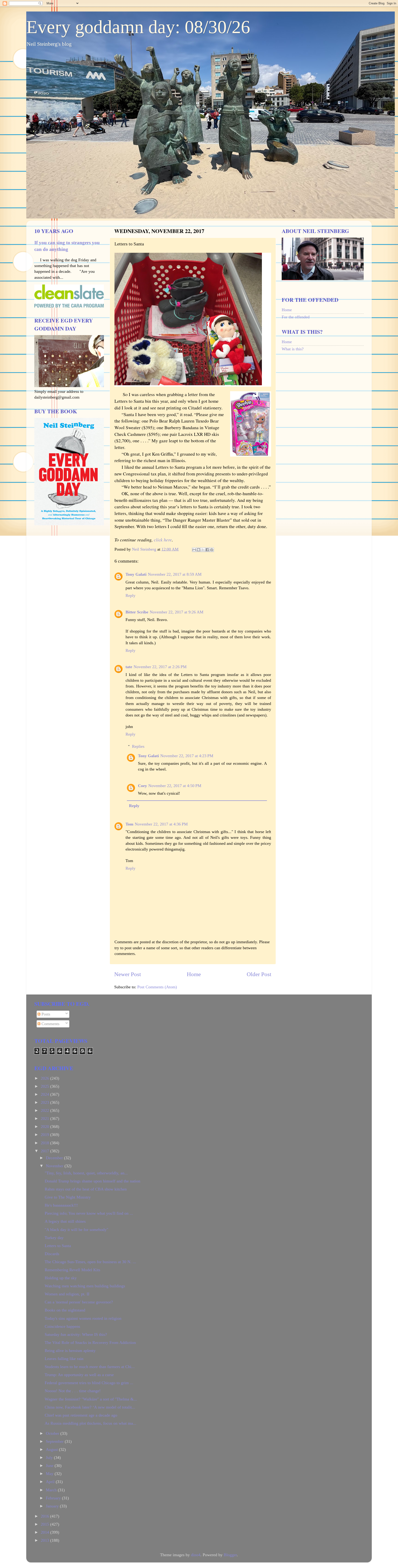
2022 (45, 1110)
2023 (45, 1102)
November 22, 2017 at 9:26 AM (176, 612)
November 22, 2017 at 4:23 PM (186, 755)
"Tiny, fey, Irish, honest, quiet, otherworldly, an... (86, 1173)
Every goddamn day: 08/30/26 (138, 27)
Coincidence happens (62, 1326)
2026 (45, 1078)
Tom (129, 824)
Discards (52, 1253)
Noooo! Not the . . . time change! (73, 1391)
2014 (45, 1532)
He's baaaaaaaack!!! (61, 1205)
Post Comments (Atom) (157, 987)
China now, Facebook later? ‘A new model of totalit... (90, 1407)
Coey (142, 785)
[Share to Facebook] (207, 549)
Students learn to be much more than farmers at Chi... (90, 1366)
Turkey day (54, 1237)
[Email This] (194, 549)
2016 (45, 1516)
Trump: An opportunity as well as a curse (79, 1374)
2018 (45, 1143)
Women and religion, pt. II (67, 1294)
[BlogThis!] (198, 549)
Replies (138, 746)
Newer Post (127, 974)
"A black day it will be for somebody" (76, 1229)
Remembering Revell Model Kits (72, 1270)
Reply (130, 595)
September (55, 1441)
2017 (45, 1151)
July (50, 1457)
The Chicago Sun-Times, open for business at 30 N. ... (90, 1261)
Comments (49, 1023)
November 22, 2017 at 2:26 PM (160, 666)
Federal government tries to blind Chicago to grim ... (89, 1382)
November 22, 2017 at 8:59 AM (175, 574)
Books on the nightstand (65, 1310)
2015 (45, 1524)
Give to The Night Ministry (68, 1197)
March (52, 1490)
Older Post (259, 974)
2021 (45, 1118)
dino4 (195, 1555)
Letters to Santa (58, 1245)
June (50, 1465)
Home (194, 974)
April (51, 1481)
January (53, 1506)
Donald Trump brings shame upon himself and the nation (92, 1181)
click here (163, 540)
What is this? (293, 349)
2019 (45, 1134)
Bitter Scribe (137, 612)
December (55, 1158)
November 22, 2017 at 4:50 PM (174, 785)
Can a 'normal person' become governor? (79, 1302)
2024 (45, 1094)
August (52, 1449)
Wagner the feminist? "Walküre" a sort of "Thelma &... (91, 1399)
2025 (45, 1086)
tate (129, 666)
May (50, 1473)
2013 (45, 1540)
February (54, 1498)
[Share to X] (203, 549)
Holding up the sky (61, 1278)
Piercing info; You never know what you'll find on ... (89, 1213)
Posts (45, 1014)
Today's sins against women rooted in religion (83, 1318)
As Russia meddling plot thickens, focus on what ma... (90, 1423)
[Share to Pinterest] (211, 549)
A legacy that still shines (65, 1221)
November (55, 1166)
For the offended (296, 317)
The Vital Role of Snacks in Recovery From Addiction (90, 1342)
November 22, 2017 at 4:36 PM (161, 824)
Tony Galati (136, 574)
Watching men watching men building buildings (85, 1286)
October (53, 1433)
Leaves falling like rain (64, 1358)
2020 (45, 1126)
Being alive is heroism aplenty (70, 1350)
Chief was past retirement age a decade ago (81, 1415)
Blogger (230, 1555)
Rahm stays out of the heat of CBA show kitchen (86, 1189)
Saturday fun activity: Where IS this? (76, 1334)
